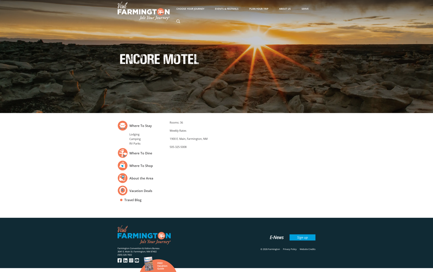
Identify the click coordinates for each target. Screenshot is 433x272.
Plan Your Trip (258, 8)
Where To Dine (140, 153)
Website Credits (307, 249)
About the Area (141, 178)
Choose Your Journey (190, 8)
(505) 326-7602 (125, 254)
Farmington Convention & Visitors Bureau (138, 248)
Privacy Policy (290, 249)
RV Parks (135, 143)
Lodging (134, 134)
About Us (285, 8)
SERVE (305, 8)
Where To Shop (141, 165)
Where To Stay (140, 125)
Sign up (302, 237)
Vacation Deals (140, 190)
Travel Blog (133, 200)
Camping (135, 139)
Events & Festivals (226, 8)
